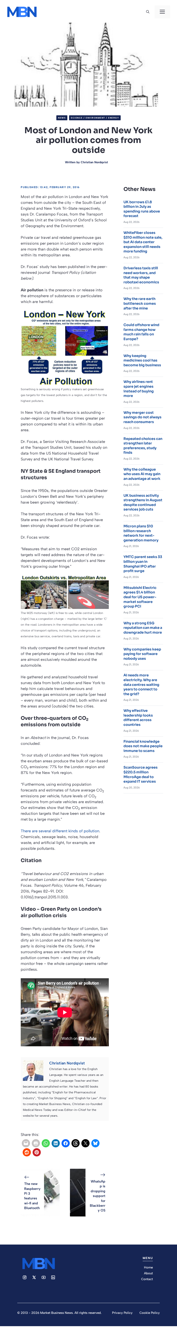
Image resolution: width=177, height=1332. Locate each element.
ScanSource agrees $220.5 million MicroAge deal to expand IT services (140, 774)
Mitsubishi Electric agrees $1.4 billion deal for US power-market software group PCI (139, 597)
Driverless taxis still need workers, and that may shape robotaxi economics (141, 275)
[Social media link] (24, 1277)
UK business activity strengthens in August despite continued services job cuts (142, 502)
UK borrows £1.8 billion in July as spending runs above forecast (141, 209)
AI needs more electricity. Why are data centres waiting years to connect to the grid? (141, 684)
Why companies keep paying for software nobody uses (142, 654)
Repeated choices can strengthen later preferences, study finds (142, 445)
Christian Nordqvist (94, 162)
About (148, 1273)
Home (148, 1267)
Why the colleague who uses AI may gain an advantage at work (141, 474)
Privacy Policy (122, 1313)
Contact (147, 1279)
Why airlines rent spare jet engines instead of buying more (138, 388)
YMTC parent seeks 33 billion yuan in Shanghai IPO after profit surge (142, 564)
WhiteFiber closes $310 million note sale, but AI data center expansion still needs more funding (142, 242)
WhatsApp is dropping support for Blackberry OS (97, 1195)
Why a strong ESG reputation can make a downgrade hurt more (142, 628)
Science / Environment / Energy (95, 117)
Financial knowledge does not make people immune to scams (143, 746)
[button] (148, 11)
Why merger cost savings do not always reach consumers (142, 417)
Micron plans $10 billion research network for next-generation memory (140, 533)
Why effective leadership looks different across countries (138, 717)
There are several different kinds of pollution (60, 831)
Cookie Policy (149, 1313)
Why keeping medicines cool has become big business (142, 360)
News (62, 117)
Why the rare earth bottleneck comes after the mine (139, 303)
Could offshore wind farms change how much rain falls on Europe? (141, 332)
